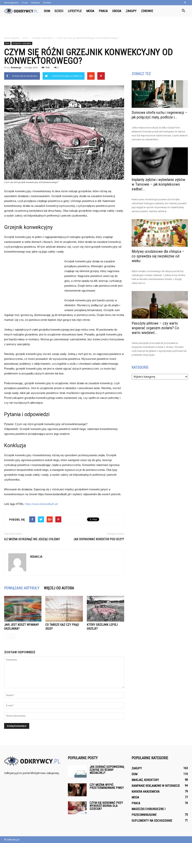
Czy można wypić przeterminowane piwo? (107, 786)
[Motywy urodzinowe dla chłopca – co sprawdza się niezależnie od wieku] (160, 233)
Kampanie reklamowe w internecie (156, 786)
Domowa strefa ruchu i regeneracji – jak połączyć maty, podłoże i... (159, 114)
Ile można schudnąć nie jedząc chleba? (32, 539)
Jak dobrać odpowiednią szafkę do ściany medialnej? (107, 770)
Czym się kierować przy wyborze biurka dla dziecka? (106, 806)
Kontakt (47, 2)
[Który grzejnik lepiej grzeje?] (105, 609)
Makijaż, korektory (145, 780)
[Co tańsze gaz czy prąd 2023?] (64, 609)
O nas (25, 2)
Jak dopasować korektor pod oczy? (99, 539)
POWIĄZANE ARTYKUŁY (21, 588)
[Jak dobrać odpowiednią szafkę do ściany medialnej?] (77, 771)
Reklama (35, 2)
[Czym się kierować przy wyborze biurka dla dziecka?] (77, 807)
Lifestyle (75, 11)
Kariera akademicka (146, 791)
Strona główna (11, 2)
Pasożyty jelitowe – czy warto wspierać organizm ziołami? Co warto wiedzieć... (155, 328)
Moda (90, 11)
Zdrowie (147, 11)
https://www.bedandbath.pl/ (41, 504)
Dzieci (59, 11)
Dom (47, 11)
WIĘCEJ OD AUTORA (59, 588)
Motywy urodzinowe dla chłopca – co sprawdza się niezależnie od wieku (158, 256)
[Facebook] (185, 2)
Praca (103, 11)
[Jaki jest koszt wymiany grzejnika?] (22, 609)
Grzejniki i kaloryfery (22, 43)
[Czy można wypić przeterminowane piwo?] (77, 789)
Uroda (116, 11)
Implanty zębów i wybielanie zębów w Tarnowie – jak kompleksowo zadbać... (158, 184)
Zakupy (131, 11)
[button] (183, 10)
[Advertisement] (96, 26)
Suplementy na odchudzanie (152, 820)
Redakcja (16, 67)
